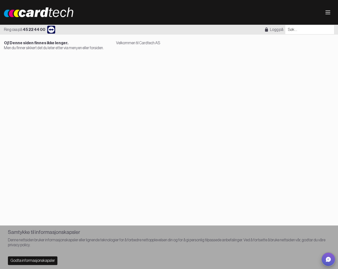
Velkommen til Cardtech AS (138, 43)
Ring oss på (24, 30)
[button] (328, 259)
